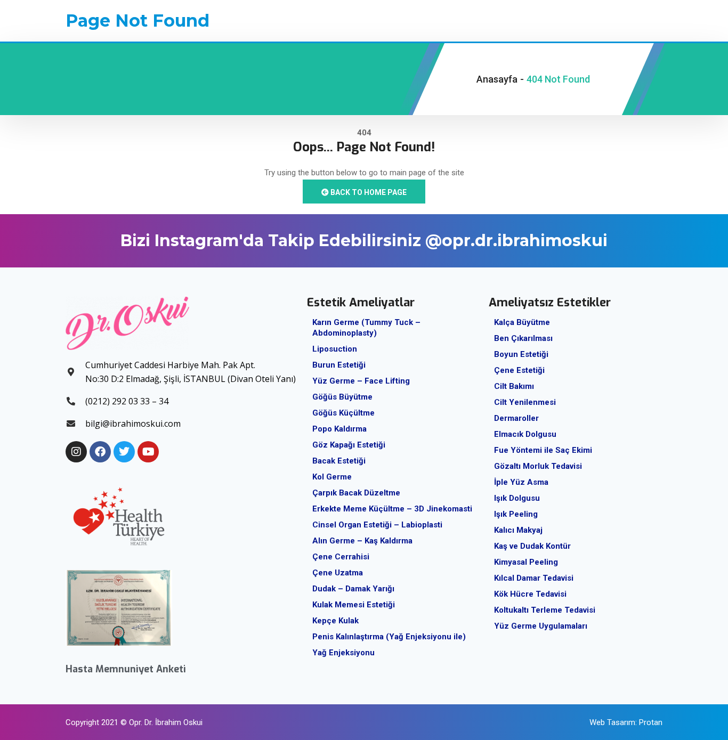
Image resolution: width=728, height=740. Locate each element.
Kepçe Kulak (335, 620)
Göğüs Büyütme (342, 397)
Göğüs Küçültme (343, 413)
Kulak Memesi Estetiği (353, 604)
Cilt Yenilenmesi (525, 402)
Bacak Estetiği (339, 461)
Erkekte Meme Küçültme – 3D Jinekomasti (392, 509)
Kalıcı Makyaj (518, 530)
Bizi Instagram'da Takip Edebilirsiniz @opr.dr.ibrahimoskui (364, 240)
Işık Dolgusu (517, 498)
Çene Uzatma (337, 573)
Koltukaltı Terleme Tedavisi (544, 610)
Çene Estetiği (519, 370)
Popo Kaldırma (339, 429)
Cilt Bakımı (514, 386)
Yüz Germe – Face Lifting (361, 381)
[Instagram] (76, 451)
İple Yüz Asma (521, 482)
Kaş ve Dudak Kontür (532, 546)
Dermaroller (516, 418)
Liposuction (334, 349)
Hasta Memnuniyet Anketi (126, 669)
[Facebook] (100, 451)
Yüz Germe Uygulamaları (540, 626)
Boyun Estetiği (521, 354)
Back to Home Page (368, 192)
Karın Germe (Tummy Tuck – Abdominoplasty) (366, 328)
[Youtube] (148, 451)
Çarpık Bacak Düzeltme (356, 493)
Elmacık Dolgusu (525, 434)
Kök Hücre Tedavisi (530, 594)
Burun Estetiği (339, 365)
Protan (650, 722)
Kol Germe (332, 477)
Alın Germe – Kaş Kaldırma (362, 541)
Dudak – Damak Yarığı (353, 588)
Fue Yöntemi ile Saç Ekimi (543, 450)
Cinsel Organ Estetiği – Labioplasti (377, 525)
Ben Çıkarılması (523, 338)
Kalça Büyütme (522, 322)
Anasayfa (496, 79)
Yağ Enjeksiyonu (343, 652)
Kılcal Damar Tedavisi (533, 578)
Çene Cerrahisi (340, 557)
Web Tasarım (612, 722)
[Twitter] (124, 451)
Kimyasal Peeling (526, 562)
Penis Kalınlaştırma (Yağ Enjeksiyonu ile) (389, 636)
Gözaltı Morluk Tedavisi (538, 466)
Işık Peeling (516, 514)
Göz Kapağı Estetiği (348, 445)
